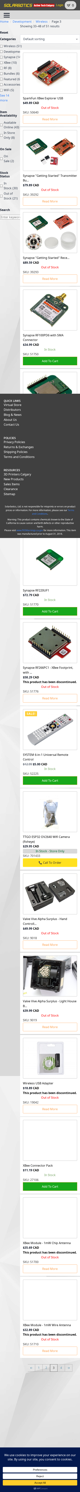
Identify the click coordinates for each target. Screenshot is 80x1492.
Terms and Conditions (19, 457)
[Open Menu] (7, 15)
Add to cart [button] (50, 361)
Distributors (12, 410)
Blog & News (13, 415)
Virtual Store (12, 405)
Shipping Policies (16, 452)
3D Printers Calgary (17, 474)
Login (59, 5)
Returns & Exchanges (19, 447)
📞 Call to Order (50, 863)
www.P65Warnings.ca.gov (29, 530)
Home (4, 21)
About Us (10, 420)
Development (22, 21)
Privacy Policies (14, 442)
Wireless (42, 21)
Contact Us (11, 424)
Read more (50, 119)
